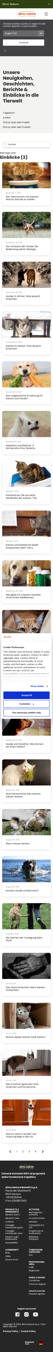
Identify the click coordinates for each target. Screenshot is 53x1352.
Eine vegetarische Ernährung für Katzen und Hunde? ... (24, 397)
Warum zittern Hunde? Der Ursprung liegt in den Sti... (21, 1135)
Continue (23, 42)
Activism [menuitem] (33, 1221)
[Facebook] (17, 1316)
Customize (24, 704)
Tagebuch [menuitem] (9, 113)
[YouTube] (35, 1316)
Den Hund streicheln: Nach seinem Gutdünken (25, 989)
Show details (37, 686)
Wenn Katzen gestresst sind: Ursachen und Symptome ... (22, 1085)
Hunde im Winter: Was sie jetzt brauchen (23, 298)
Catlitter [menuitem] (9, 1221)
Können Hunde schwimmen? (22, 890)
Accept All (26, 695)
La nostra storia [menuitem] (36, 1218)
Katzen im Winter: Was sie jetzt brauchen (23, 347)
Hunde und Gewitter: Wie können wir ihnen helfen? (24, 745)
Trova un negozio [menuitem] (37, 1284)
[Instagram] (26, 1316)
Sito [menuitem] (31, 1255)
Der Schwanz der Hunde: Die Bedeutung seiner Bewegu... (22, 248)
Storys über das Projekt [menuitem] (16, 122)
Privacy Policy (10, 1331)
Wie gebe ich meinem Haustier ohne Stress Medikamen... (23, 596)
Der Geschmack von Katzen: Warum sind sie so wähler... (22, 198)
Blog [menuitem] (7, 1252)
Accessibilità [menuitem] (11, 1242)
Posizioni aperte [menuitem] (37, 1294)
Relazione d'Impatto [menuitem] (34, 1238)
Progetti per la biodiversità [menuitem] (36, 1232)
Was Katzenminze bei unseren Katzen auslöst (23, 795)
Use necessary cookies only (26, 712)
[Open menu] (46, 13)
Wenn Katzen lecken (18, 843)
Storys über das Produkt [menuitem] (17, 127)
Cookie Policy (28, 1331)
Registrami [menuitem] (34, 1270)
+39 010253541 (13, 1197)
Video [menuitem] (8, 1256)
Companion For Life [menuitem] (36, 1226)
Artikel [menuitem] (6, 117)
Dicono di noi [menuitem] (11, 1259)
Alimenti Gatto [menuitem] (12, 1214)
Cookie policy (35, 680)
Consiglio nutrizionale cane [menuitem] (13, 1232)
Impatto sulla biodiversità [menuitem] (11, 1238)
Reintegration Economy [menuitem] (35, 1213)
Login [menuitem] (31, 1267)
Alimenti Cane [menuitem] (12, 1218)
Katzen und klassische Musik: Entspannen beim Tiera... (22, 546)
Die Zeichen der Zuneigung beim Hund (24, 939)
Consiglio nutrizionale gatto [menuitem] (14, 1226)
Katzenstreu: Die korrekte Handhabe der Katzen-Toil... (22, 496)
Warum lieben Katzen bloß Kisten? (25, 1037)
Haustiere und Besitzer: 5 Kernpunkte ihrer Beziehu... (21, 447)
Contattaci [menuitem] (34, 1280)
